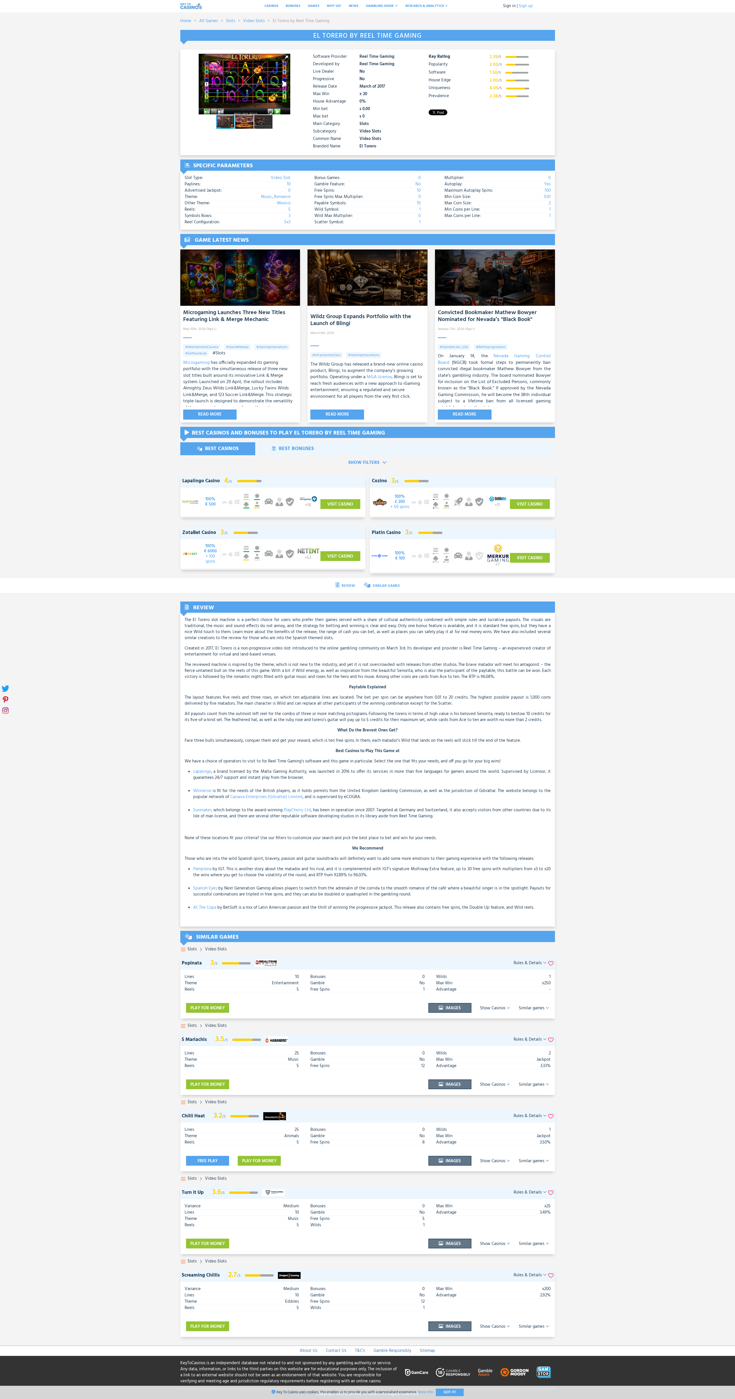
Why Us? (334, 6)
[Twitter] (5, 688)
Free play (208, 1161)
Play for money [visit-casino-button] (207, 1008)
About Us (308, 1350)
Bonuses (293, 6)
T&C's (360, 1350)
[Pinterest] (5, 699)
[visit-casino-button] (210, 502)
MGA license (379, 377)
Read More (210, 414)
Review (348, 586)
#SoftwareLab (196, 353)
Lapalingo (202, 771)
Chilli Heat (193, 1116)
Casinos (271, 6)
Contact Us (336, 1350)
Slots (230, 21)
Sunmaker (202, 810)
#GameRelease (237, 347)
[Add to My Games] (551, 963)
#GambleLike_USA (454, 347)
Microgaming (196, 362)
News (353, 6)
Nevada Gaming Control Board (494, 359)
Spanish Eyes (205, 888)
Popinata (192, 963)
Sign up (526, 6)
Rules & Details (528, 963)
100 (548, 190)
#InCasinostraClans (326, 355)
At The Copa (204, 907)
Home (185, 21)
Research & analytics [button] (425, 6)
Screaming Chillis (201, 1275)
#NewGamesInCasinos (201, 347)
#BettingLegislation (490, 347)
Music (266, 196)
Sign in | (510, 6)
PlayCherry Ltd (297, 810)
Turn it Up (193, 1192)
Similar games (532, 1008)
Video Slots (254, 21)
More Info (425, 1392)
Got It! (450, 1392)
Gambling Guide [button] (380, 6)
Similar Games (386, 586)
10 (289, 184)
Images (452, 1008)
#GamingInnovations (271, 347)
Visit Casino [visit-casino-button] (340, 504)
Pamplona (202, 869)
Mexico (284, 203)
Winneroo (202, 790)
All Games (208, 21)
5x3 (287, 222)
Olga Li (211, 329)
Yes (547, 184)
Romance (282, 196)
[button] (285, 59)
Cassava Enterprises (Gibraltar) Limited (266, 796)
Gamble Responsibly (392, 1350)
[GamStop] (544, 1372)
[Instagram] (5, 710)
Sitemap (427, 1350)
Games (313, 6)
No (418, 184)
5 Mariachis (194, 1040)
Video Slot (281, 177)
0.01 (547, 196)
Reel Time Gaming (376, 57)
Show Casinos (493, 1008)
